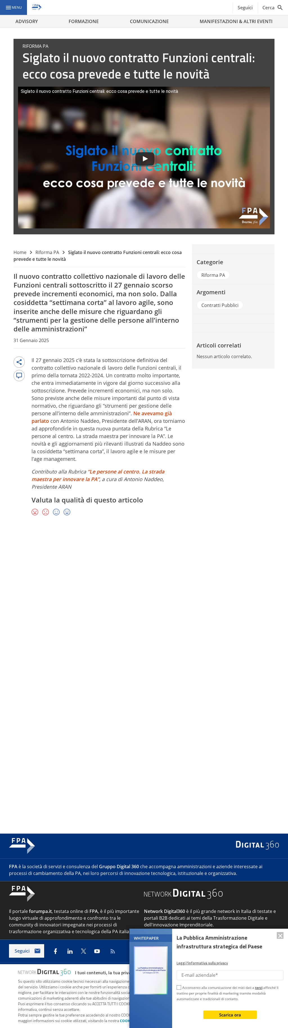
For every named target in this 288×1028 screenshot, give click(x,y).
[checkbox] (179, 988)
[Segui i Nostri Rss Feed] (111, 951)
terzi (258, 987)
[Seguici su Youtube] (97, 951)
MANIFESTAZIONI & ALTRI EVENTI (236, 21)
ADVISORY (26, 21)
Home (20, 252)
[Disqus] (144, 602)
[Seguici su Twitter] (83, 951)
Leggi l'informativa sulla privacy (202, 963)
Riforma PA (47, 252)
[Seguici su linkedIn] (70, 951)
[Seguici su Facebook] (55, 951)
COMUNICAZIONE (149, 21)
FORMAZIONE (84, 21)
